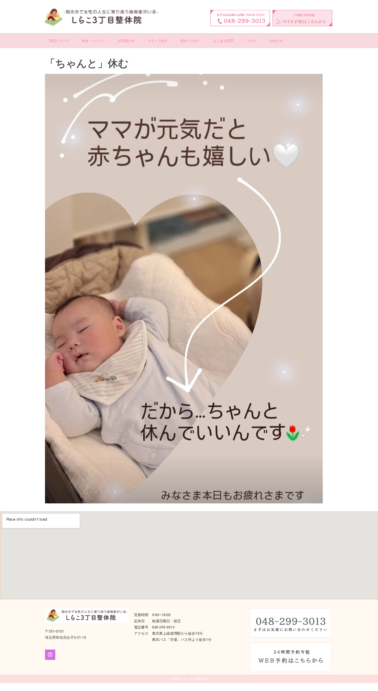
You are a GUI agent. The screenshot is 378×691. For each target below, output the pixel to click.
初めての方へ (191, 41)
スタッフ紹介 (158, 41)
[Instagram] (50, 655)
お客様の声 (126, 41)
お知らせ (276, 41)
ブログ (251, 41)
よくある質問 (223, 41)
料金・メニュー (93, 41)
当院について (59, 41)
